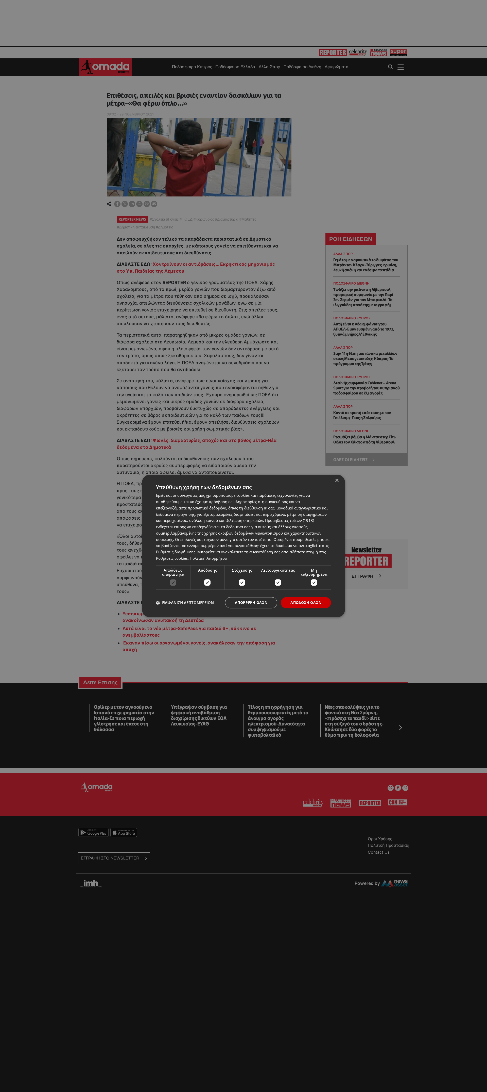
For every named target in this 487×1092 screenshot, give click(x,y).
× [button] (337, 481)
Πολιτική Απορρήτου (208, 558)
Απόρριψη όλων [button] (251, 602)
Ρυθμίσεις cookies (172, 558)
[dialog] (243, 546)
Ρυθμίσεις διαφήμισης (175, 551)
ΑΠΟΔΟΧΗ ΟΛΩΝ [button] (305, 602)
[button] (185, 602)
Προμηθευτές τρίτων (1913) (289, 520)
